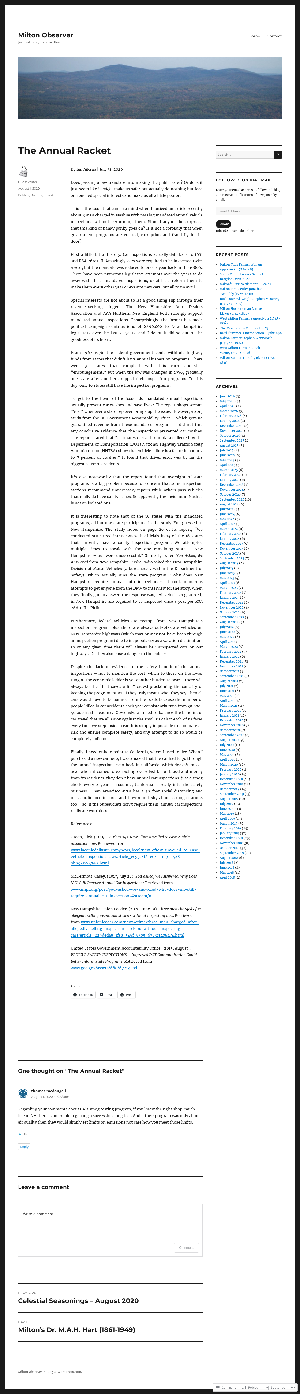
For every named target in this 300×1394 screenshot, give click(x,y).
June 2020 (227, 750)
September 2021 (232, 676)
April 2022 (227, 642)
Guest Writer (27, 182)
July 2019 (226, 804)
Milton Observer (45, 35)
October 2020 (230, 730)
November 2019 (231, 784)
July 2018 (226, 863)
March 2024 (229, 529)
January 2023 (229, 598)
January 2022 (230, 657)
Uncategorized (41, 195)
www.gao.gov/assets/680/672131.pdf (105, 967)
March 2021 (228, 706)
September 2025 (232, 441)
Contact (274, 36)
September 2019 (232, 794)
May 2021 (227, 696)
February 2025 (230, 475)
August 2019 (229, 799)
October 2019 (230, 789)
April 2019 (227, 819)
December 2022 (231, 603)
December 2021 (231, 661)
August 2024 (229, 504)
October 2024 (230, 495)
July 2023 (226, 568)
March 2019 (229, 823)
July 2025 (227, 450)
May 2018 (227, 873)
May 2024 (227, 519)
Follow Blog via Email (244, 180)
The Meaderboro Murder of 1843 (244, 328)
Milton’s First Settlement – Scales (245, 284)
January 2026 (230, 421)
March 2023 (229, 588)
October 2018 (229, 848)
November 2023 (231, 549)
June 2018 (227, 868)
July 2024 (227, 509)
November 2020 (232, 725)
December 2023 (231, 544)
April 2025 (227, 465)
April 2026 (228, 406)
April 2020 (227, 760)
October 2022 (230, 612)
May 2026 (227, 401)
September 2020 (232, 735)
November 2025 (232, 431)
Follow (223, 224)
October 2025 (230, 436)
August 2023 (229, 563)
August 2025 (229, 445)
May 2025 (227, 460)
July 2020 (227, 745)
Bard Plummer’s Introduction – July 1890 (251, 333)
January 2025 (230, 480)
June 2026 (227, 396)
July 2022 (227, 627)
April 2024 (227, 524)
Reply (24, 1147)
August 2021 (229, 681)
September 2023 (232, 558)
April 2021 (227, 701)
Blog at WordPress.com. (64, 1372)
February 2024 (230, 534)
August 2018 (229, 858)
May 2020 (227, 755)
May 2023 (227, 578)
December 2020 (231, 720)
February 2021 (230, 711)
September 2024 (232, 499)
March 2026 (229, 411)
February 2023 (230, 593)
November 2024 (232, 490)
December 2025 (231, 426)
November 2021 (231, 666)
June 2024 (227, 514)
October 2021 (229, 671)
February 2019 (230, 828)
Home (254, 36)
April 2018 (227, 877)
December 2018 (231, 838)
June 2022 (227, 632)
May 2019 (227, 814)
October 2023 (230, 553)
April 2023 (227, 583)
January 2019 (229, 833)
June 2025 (227, 455)
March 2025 (229, 470)
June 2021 (227, 691)
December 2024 (231, 485)
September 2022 (232, 617)
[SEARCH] (278, 155)
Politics (23, 195)
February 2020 (230, 769)
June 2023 (227, 573)
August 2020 (229, 740)
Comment (186, 1248)
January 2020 (230, 774)
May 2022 (227, 637)
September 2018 (232, 853)
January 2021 (229, 715)
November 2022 (232, 607)
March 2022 (229, 647)
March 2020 (229, 765)
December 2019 (231, 779)
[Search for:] (245, 155)
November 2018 (231, 843)
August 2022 (229, 622)
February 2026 (231, 416)
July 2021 (226, 686)
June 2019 (227, 809)
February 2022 (230, 652)
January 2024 (230, 539)
